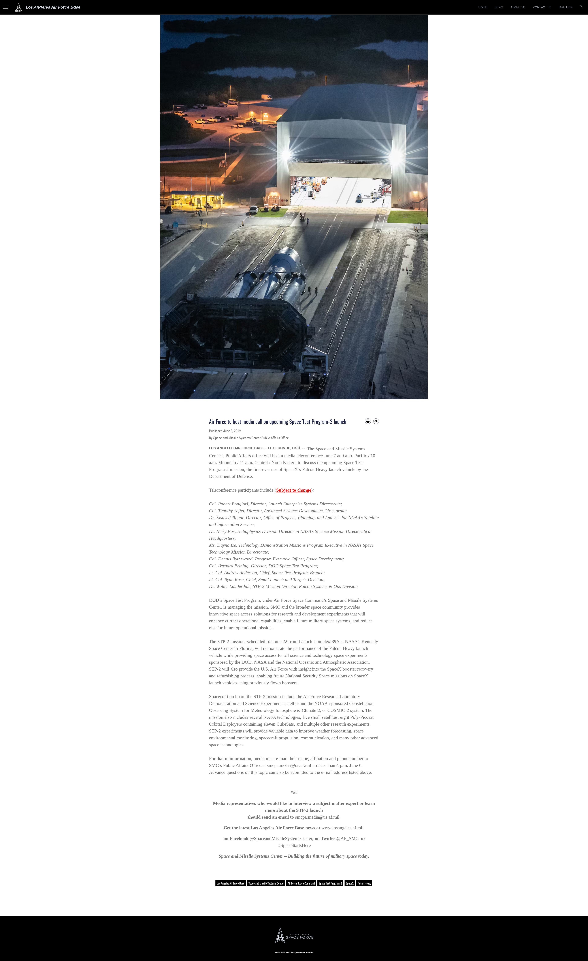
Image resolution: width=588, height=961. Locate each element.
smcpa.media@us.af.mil (289, 765)
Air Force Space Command (301, 883)
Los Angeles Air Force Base (230, 883)
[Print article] (368, 421)
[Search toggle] (580, 7)
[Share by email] (376, 421)
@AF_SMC (347, 838)
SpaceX (350, 883)
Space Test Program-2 (330, 883)
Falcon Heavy (364, 883)
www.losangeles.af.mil (342, 827)
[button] (5, 7)
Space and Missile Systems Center (266, 883)
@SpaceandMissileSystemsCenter (281, 838)
